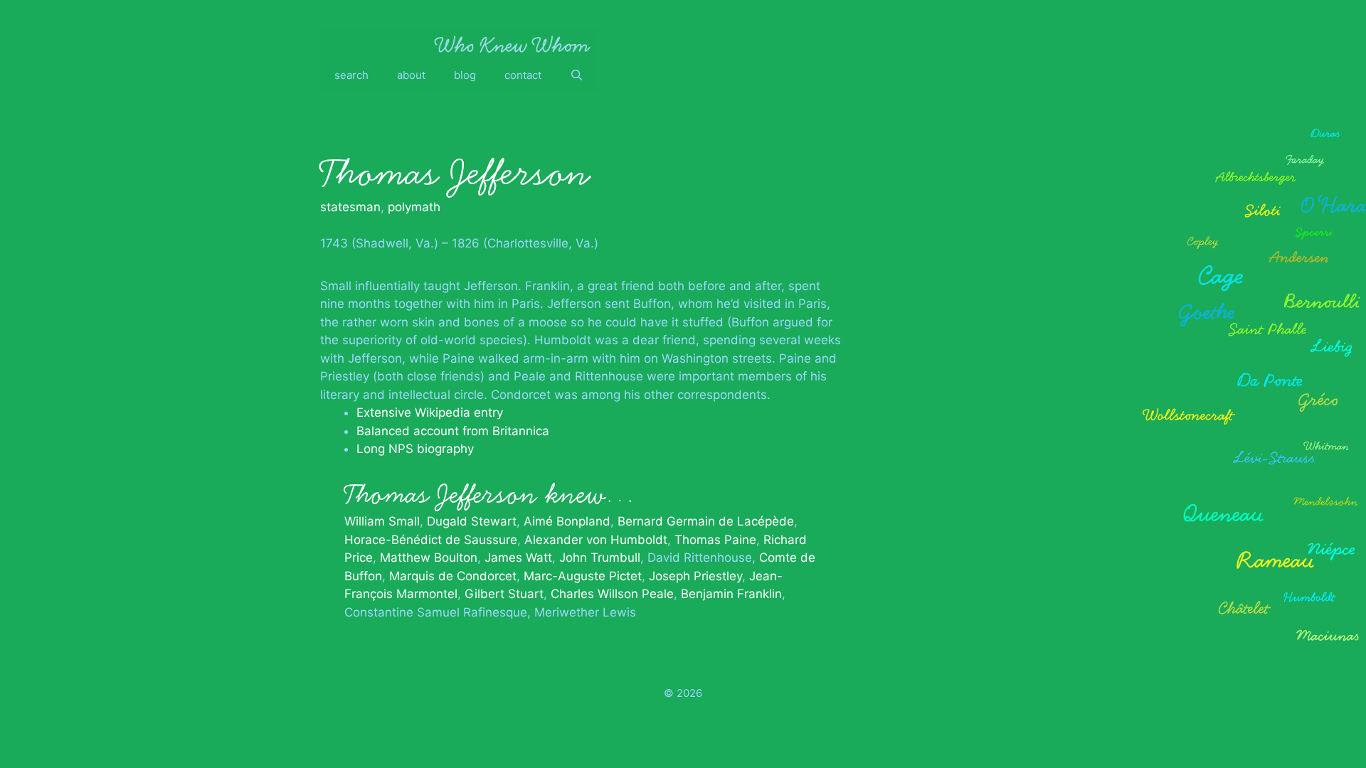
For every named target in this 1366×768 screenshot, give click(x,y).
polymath (414, 207)
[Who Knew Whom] (512, 44)
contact (522, 75)
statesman (350, 207)
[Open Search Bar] (577, 75)
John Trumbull (599, 557)
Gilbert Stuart (504, 594)
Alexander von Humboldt (595, 540)
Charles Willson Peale (612, 594)
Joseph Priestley (695, 576)
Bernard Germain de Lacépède (706, 521)
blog (465, 75)
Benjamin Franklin (731, 594)
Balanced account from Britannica (452, 431)
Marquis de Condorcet (453, 576)
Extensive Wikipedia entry (429, 412)
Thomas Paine (715, 540)
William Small (382, 521)
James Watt (518, 557)
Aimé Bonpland (567, 521)
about (411, 75)
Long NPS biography (415, 449)
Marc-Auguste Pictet (583, 576)
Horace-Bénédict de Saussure (430, 540)
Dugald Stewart (472, 521)
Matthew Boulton (428, 557)
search (351, 75)
